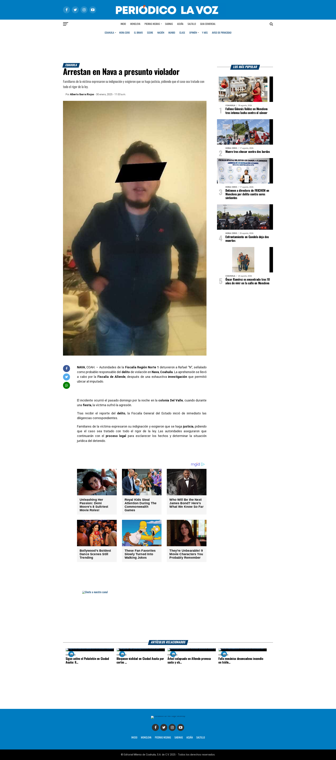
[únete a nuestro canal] (168, 615)
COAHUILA (109, 32)
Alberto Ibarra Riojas (82, 94)
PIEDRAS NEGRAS (163, 737)
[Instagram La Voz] (172, 727)
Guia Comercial (208, 24)
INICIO (134, 737)
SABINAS (178, 737)
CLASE (182, 32)
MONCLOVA (146, 737)
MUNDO (171, 32)
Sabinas (169, 24)
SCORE (150, 32)
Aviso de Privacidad (221, 32)
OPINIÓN (193, 32)
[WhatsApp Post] (66, 385)
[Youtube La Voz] (180, 727)
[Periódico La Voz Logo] (168, 16)
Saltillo (192, 24)
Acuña (180, 24)
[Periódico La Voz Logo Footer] (168, 715)
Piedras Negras (152, 24)
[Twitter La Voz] (163, 727)
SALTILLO (200, 737)
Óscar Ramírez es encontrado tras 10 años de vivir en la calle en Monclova (247, 281)
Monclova (135, 24)
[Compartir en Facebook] (66, 368)
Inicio (123, 24)
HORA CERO (124, 32)
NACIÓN (160, 32)
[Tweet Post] (66, 377)
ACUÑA (189, 737)
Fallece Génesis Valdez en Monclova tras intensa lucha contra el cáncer (246, 110)
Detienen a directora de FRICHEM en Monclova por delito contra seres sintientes (247, 194)
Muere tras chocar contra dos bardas (247, 152)
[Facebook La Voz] (155, 727)
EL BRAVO (138, 32)
